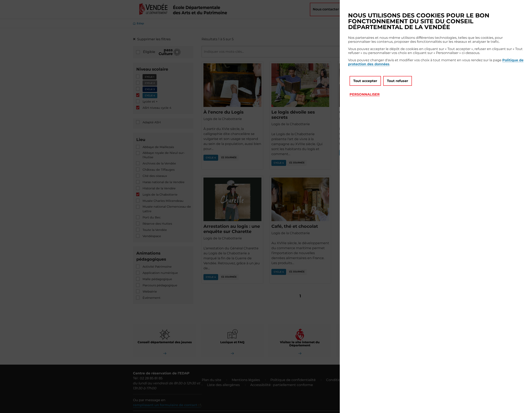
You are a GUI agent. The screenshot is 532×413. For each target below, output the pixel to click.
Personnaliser (365, 94)
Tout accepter (365, 81)
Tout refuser (397, 81)
